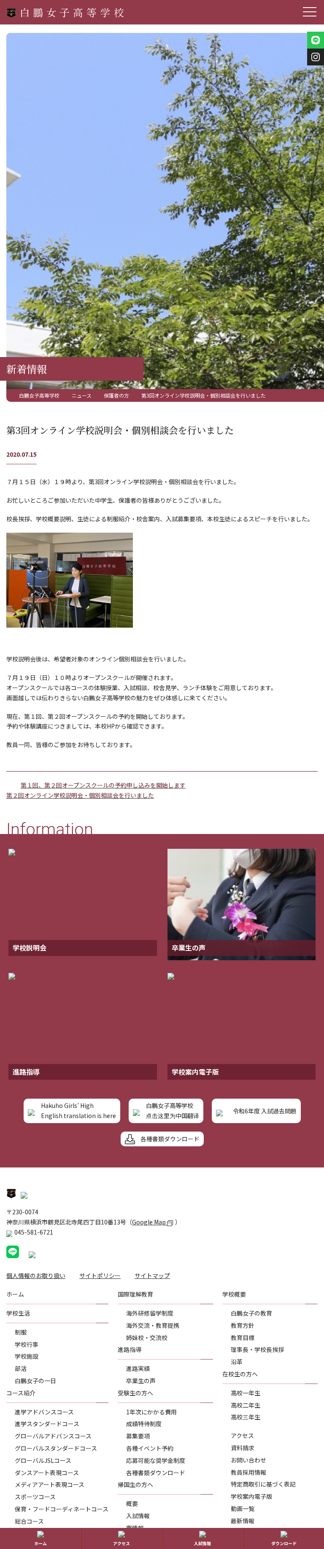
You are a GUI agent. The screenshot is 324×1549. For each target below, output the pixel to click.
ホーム (40, 1543)
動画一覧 (242, 1508)
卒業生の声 (141, 1380)
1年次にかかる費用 (151, 1412)
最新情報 (242, 1521)
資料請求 (242, 1447)
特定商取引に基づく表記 (263, 1484)
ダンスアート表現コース (47, 1472)
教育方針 (242, 1325)
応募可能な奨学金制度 (155, 1460)
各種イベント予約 (149, 1448)
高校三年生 (245, 1417)
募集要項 (138, 1436)
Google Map (149, 1222)
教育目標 (242, 1337)
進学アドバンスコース (44, 1412)
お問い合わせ (248, 1460)
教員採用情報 (248, 1472)
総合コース (29, 1521)
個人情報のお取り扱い (35, 1275)
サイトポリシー (100, 1275)
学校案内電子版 (251, 1496)
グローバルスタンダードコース (56, 1448)
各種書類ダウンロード (155, 1472)
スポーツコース (35, 1496)
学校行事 (26, 1344)
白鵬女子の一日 (35, 1380)
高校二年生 (245, 1405)
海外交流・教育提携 (152, 1325)
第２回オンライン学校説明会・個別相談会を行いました (80, 795)
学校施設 (26, 1356)
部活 (21, 1368)
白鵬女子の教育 (251, 1313)
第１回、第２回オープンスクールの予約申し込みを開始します (103, 785)
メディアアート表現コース (49, 1484)
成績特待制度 (144, 1423)
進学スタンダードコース (47, 1423)
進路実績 (138, 1368)
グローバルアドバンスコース (53, 1436)
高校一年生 (245, 1393)
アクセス (242, 1435)
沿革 (237, 1361)
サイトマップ (152, 1275)
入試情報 (138, 1515)
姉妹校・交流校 (146, 1337)
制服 (21, 1332)
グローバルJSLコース (43, 1460)
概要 (132, 1503)
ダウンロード (284, 1543)
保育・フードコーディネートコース (61, 1509)
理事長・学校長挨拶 (257, 1349)
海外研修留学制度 (149, 1313)
